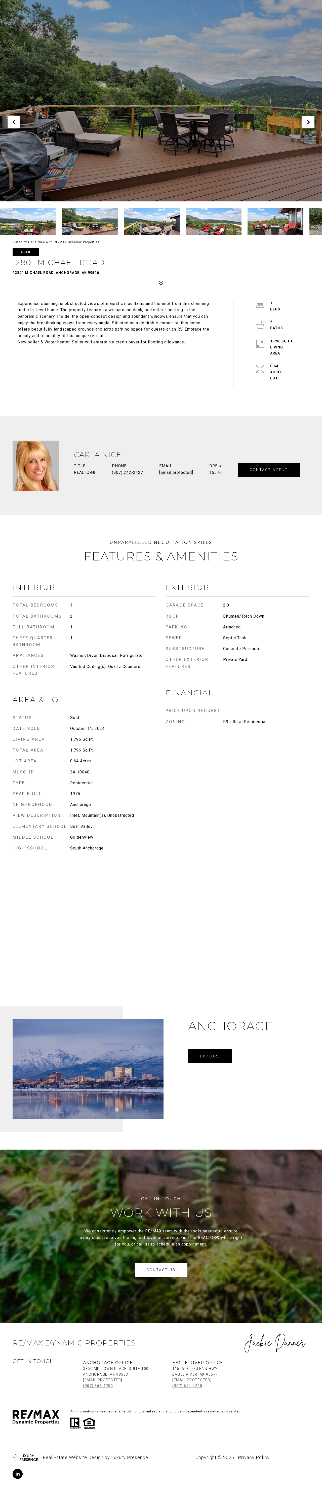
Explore (210, 1056)
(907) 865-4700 (98, 1386)
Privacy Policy (254, 1457)
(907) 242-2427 (127, 472)
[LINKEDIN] (18, 1474)
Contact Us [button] (161, 1270)
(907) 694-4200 (187, 1386)
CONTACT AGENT (269, 470)
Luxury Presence (129, 1457)
